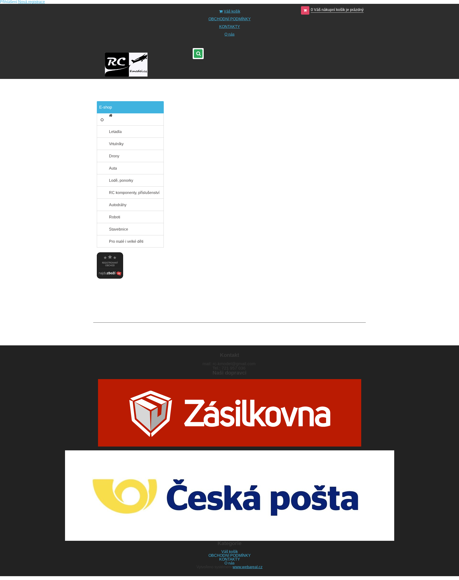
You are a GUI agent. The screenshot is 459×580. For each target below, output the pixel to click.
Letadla (115, 132)
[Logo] (126, 65)
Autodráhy (117, 205)
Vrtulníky (116, 144)
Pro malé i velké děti (126, 241)
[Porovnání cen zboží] (110, 254)
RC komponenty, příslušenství (134, 193)
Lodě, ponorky (121, 180)
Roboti (114, 217)
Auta (113, 168)
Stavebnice (118, 229)
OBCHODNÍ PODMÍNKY (229, 19)
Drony (114, 156)
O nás (229, 34)
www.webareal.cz (247, 567)
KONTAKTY (229, 27)
